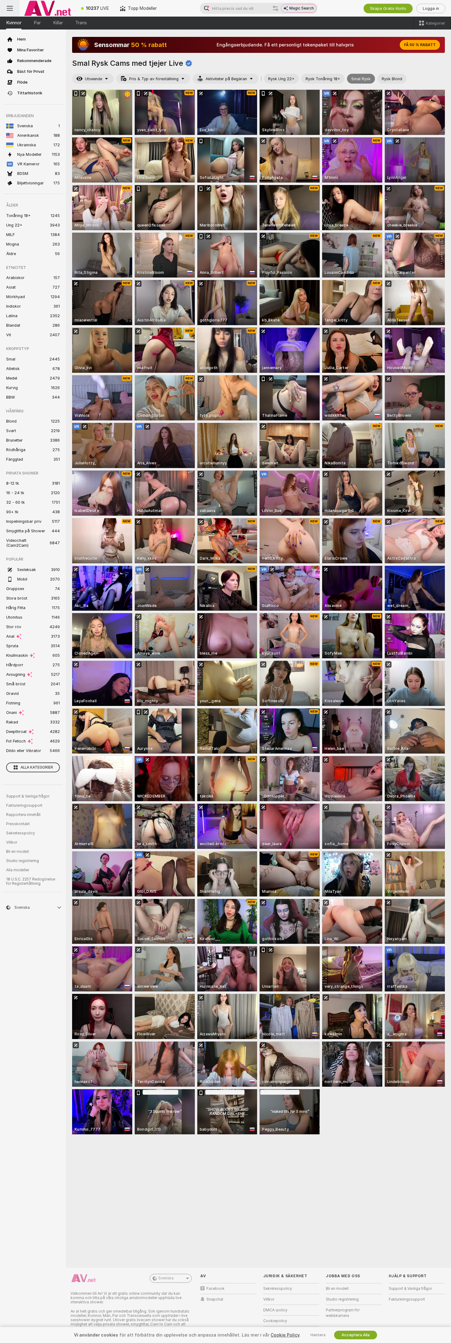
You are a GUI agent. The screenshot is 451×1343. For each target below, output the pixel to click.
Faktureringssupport (24, 805)
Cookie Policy (285, 1335)
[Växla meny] (10, 8)
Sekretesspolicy (20, 833)
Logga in (431, 8)
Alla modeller (17, 870)
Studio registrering (22, 861)
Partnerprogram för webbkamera (343, 1313)
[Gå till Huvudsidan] (47, 8)
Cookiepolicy (275, 1321)
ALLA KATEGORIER (37, 767)
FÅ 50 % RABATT (420, 45)
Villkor (11, 842)
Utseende (93, 79)
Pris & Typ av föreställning (154, 79)
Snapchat (214, 1299)
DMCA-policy (275, 1310)
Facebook (215, 1288)
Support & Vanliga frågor (27, 796)
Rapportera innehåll (23, 815)
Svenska (166, 1278)
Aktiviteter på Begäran (226, 79)
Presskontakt (18, 824)
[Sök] (275, 8)
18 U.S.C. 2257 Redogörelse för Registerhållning (30, 881)
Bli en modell (17, 851)
